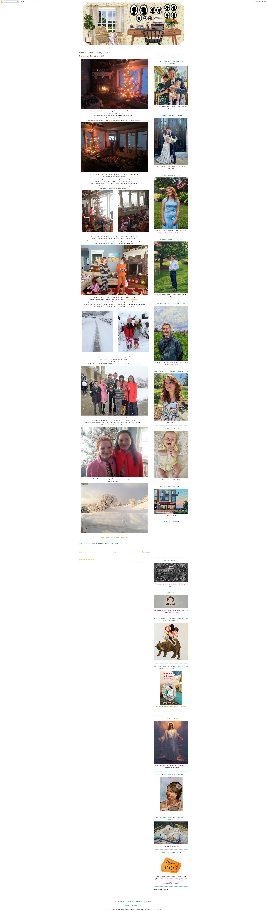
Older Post (145, 552)
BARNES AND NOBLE (171, 706)
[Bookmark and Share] (87, 559)
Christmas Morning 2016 (91, 56)
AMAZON (158, 706)
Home (114, 552)
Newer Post (83, 552)
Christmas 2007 (122, 538)
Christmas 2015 (106, 538)
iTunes (183, 706)
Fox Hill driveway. (131, 300)
